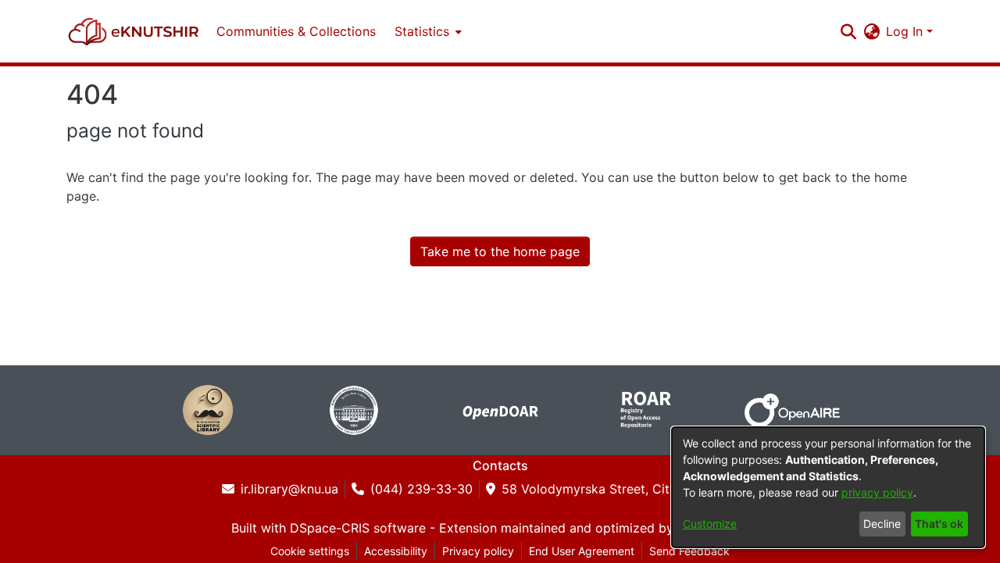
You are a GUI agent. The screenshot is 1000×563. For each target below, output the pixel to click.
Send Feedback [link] (689, 551)
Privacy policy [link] (478, 551)
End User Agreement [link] (581, 551)
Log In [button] (906, 31)
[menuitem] (426, 31)
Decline (882, 523)
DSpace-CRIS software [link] (358, 528)
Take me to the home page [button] (500, 251)
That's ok (939, 523)
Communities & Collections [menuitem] (296, 31)
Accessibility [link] (395, 551)
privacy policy (877, 492)
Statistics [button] (422, 31)
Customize (710, 523)
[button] (133, 31)
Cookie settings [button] (309, 551)
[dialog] (828, 487)
